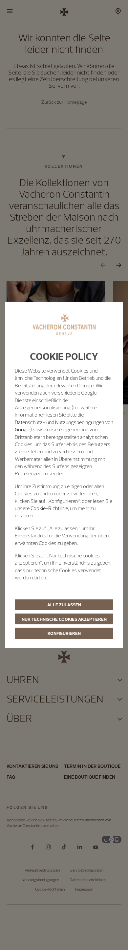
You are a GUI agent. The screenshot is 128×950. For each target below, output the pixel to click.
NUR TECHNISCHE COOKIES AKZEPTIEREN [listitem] (64, 619)
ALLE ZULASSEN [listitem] (64, 605)
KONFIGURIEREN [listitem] (64, 633)
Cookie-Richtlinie (49, 508)
